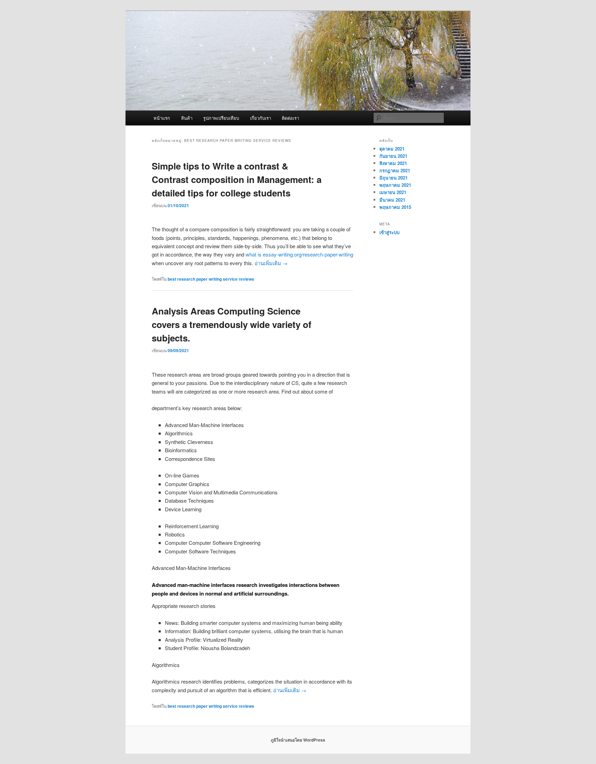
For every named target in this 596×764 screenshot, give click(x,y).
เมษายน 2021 (392, 192)
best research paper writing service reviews (211, 279)
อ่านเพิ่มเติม (271, 263)
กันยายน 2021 (393, 156)
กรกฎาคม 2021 (394, 170)
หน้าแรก (161, 118)
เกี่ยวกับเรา (260, 118)
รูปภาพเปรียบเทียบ (221, 118)
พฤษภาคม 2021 (395, 185)
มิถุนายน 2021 (393, 177)
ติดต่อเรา (290, 118)
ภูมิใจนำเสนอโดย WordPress (298, 740)
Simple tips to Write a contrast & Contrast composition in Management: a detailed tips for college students (236, 179)
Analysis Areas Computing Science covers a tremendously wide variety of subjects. (231, 324)
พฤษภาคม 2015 (395, 207)
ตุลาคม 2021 (392, 148)
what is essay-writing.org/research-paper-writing (299, 254)
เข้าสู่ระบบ (389, 232)
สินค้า (186, 118)
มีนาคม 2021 (392, 199)
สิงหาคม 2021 (393, 163)
